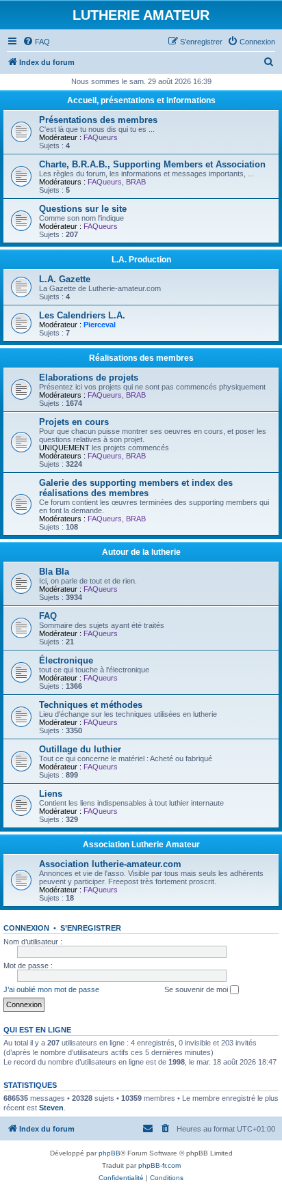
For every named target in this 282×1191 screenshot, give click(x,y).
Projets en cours (74, 422)
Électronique (66, 660)
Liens (50, 794)
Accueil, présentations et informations (141, 100)
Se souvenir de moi (197, 989)
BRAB (136, 182)
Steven (51, 1108)
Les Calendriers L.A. (82, 315)
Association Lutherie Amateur (141, 844)
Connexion (26, 928)
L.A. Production (141, 259)
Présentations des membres (98, 120)
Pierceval (100, 324)
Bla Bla (54, 571)
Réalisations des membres (141, 358)
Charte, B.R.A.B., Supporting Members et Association (152, 164)
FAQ (48, 616)
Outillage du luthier (80, 749)
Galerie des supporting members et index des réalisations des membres (136, 488)
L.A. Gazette (64, 279)
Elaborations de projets (88, 377)
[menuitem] (36, 41)
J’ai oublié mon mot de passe (51, 989)
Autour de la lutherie (141, 552)
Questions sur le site (83, 209)
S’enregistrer (90, 928)
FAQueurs (101, 137)
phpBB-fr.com (159, 1165)
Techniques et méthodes (90, 705)
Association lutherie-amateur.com (110, 864)
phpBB (109, 1153)
